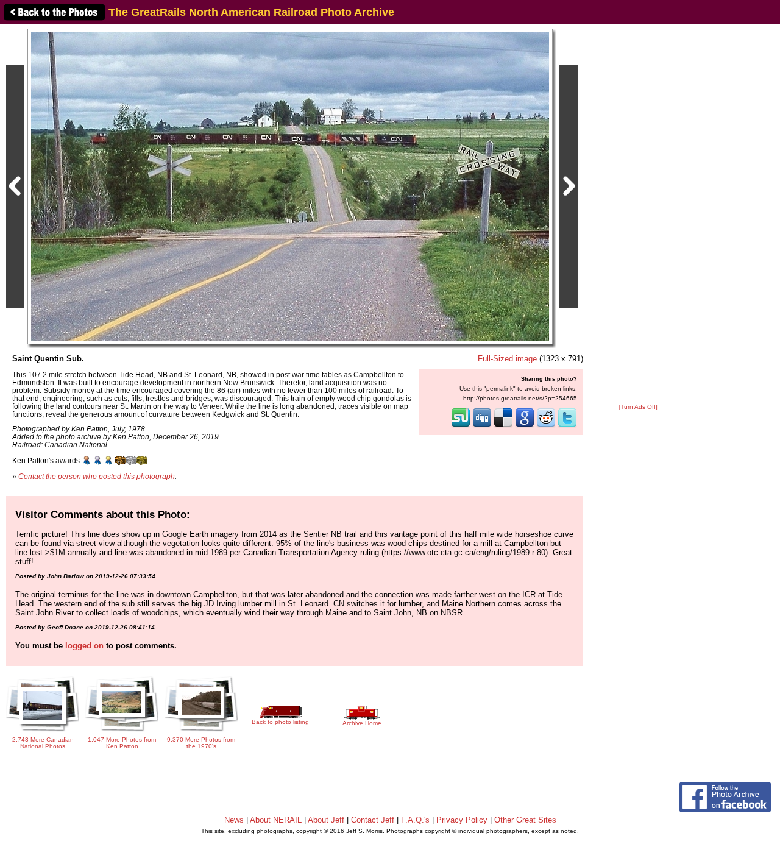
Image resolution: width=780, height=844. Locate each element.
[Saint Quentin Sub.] (290, 186)
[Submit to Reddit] (546, 426)
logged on (84, 645)
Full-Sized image (507, 358)
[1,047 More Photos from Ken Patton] (122, 732)
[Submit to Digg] (482, 426)
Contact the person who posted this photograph (96, 476)
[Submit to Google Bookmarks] (524, 426)
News (234, 819)
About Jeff (326, 819)
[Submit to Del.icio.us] (503, 426)
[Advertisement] (638, 214)
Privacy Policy (462, 819)
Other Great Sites (525, 819)
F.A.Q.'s (415, 819)
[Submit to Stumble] (460, 426)
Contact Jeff (372, 819)
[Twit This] (567, 426)
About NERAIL (276, 819)
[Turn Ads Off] (638, 406)
